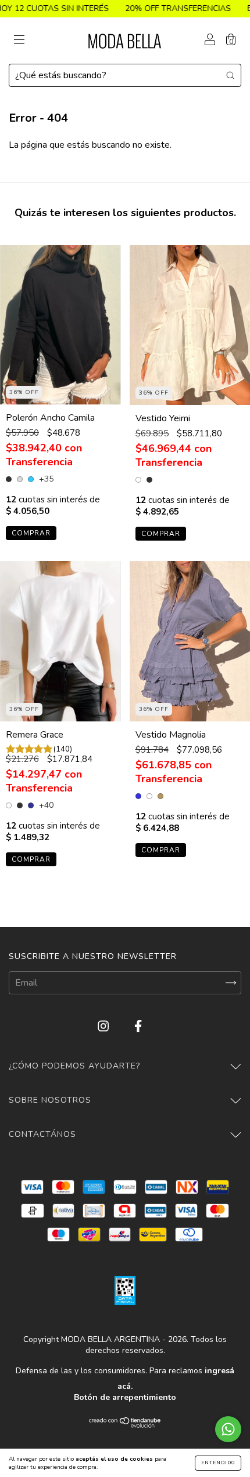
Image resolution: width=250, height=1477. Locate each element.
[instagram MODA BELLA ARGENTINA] (104, 1026)
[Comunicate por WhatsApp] (228, 1429)
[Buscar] (230, 74)
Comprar (31, 533)
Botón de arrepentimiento (125, 1397)
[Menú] (19, 41)
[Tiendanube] (125, 1424)
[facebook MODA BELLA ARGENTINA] (138, 1026)
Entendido (218, 1463)
